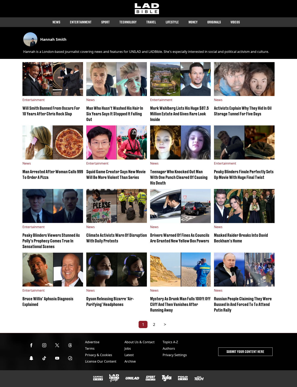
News (56, 22)
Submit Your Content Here (245, 351)
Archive (130, 361)
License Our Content (100, 361)
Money (193, 22)
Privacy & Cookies (98, 355)
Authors (169, 348)
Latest (129, 355)
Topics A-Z (170, 342)
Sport (105, 22)
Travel (151, 22)
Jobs (127, 348)
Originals (214, 22)
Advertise (92, 342)
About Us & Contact (139, 342)
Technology (128, 22)
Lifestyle (172, 22)
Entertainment (81, 22)
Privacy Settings (175, 355)
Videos (235, 22)
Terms (90, 348)
